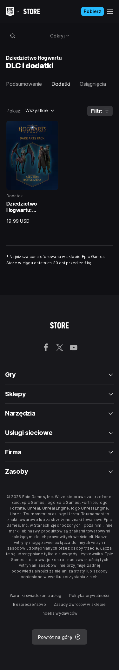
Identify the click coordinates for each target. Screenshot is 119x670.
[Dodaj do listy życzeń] (51, 128)
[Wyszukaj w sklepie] (13, 35)
